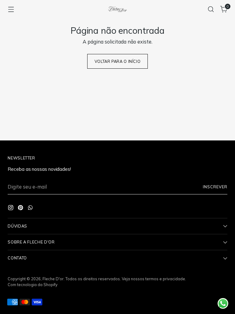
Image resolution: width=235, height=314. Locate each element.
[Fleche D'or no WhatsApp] (127, 206)
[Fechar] (194, 107)
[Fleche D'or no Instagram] (107, 206)
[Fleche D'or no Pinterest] (117, 206)
